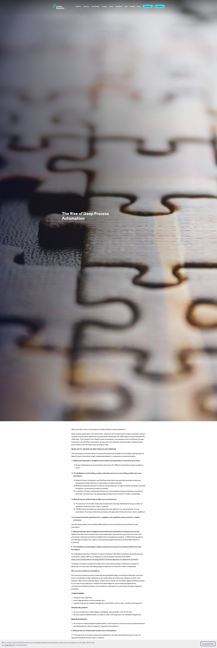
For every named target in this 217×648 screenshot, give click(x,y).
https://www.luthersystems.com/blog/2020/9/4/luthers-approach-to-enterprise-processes (104, 559)
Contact (132, 6)
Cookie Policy (8, 645)
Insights (104, 6)
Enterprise (148, 6)
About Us (86, 6)
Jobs (126, 6)
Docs (138, 6)
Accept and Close (208, 644)
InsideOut (160, 6)
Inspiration (119, 6)
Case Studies (95, 6)
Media (111, 6)
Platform (78, 6)
